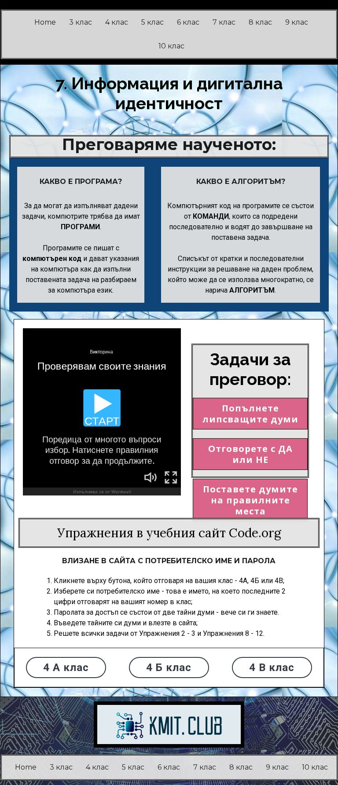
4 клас (116, 22)
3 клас (80, 22)
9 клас (296, 22)
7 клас (224, 22)
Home (45, 22)
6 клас (188, 22)
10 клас (171, 46)
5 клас (152, 22)
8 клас (260, 22)
